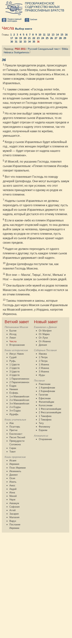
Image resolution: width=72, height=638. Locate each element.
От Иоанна (45, 341)
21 (29, 38)
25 (47, 38)
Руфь (12, 361)
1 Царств (14, 364)
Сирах (12, 448)
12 (48, 34)
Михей (13, 496)
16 (66, 34)
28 (60, 38)
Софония (14, 506)
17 (11, 38)
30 (11, 41)
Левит (12, 337)
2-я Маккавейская (19, 400)
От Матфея (45, 330)
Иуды (42, 375)
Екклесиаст (15, 433)
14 (57, 34)
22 (33, 38)
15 (62, 34)
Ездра (12, 385)
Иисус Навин (16, 353)
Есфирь (13, 392)
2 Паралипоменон (19, 382)
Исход (12, 334)
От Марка (44, 334)
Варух (12, 521)
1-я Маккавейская (19, 396)
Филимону (44, 426)
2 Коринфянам (47, 391)
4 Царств (14, 375)
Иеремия (14, 464)
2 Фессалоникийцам (50, 412)
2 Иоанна (44, 368)
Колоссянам (45, 405)
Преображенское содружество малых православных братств (44, 7)
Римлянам (44, 384)
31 (16, 41)
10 (40, 34)
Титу (41, 423)
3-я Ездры (15, 410)
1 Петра (43, 357)
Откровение (45, 439)
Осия (12, 478)
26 (51, 38)
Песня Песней (17, 437)
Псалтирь (14, 426)
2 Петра (43, 361)
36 (38, 41)
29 (65, 38)
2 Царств (14, 368)
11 (44, 34)
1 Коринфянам (47, 387)
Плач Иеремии (17, 467)
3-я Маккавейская (19, 403)
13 (53, 34)
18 (16, 38)
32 (20, 41)
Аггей (12, 510)
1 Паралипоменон (19, 378)
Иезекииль (15, 471)
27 (56, 38)
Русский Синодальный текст (44, 49)
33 (25, 41)
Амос (12, 485)
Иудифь (13, 414)
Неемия (13, 389)
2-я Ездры (15, 407)
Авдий (12, 489)
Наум (12, 499)
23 (38, 38)
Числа (12, 341)
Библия (33, 19)
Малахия (14, 517)
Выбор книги (23, 28)
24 (42, 38)
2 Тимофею (45, 419)
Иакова (43, 353)
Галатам (43, 394)
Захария (14, 513)
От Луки (43, 337)
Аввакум (14, 503)
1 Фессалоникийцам (50, 409)
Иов (11, 423)
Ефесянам (45, 398)
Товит (12, 451)
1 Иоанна (44, 364)
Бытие (12, 330)
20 (25, 38)
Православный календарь (14, 20)
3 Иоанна (44, 371)
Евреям (43, 430)
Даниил (13, 474)
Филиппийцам (46, 401)
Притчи (13, 430)
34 (29, 41)
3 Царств (14, 371)
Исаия (12, 460)
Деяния (43, 345)
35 (33, 41)
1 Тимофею (45, 416)
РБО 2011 (20, 49)
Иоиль (12, 481)
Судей (12, 357)
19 (20, 38)
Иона (12, 492)
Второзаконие (17, 345)
